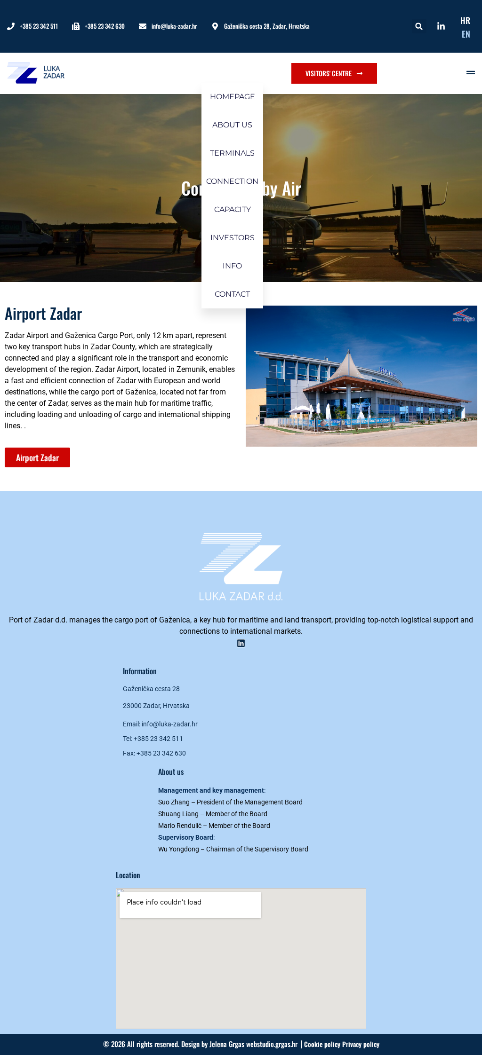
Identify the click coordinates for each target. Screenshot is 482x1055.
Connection (232, 181)
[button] (419, 26)
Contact (232, 294)
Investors (232, 237)
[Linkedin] (241, 643)
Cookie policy (323, 1044)
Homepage (232, 96)
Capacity (232, 209)
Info (232, 265)
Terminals (232, 153)
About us (232, 124)
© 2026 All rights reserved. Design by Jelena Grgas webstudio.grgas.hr (200, 1044)
